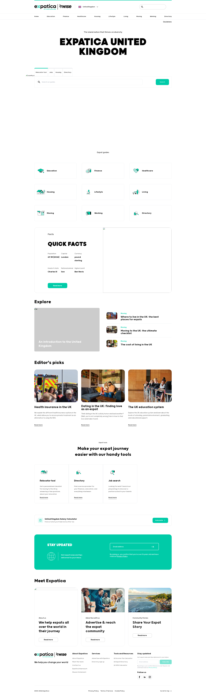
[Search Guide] (39, 82)
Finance (66, 16)
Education (51, 16)
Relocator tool (41, 72)
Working (153, 16)
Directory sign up (98, 662)
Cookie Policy (120, 691)
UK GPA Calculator (120, 665)
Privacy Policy (122, 556)
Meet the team (78, 662)
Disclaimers (167, 22)
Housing (97, 16)
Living (126, 16)
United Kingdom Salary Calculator (61, 519)
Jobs (51, 72)
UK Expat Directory (121, 662)
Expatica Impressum (79, 669)
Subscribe (165, 662)
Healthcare (81, 16)
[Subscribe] (155, 546)
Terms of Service (106, 691)
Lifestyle (112, 16)
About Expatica (78, 658)
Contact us (76, 665)
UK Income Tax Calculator (123, 658)
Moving (139, 16)
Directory (168, 16)
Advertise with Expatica (101, 658)
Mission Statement (79, 672)
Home (36, 16)
